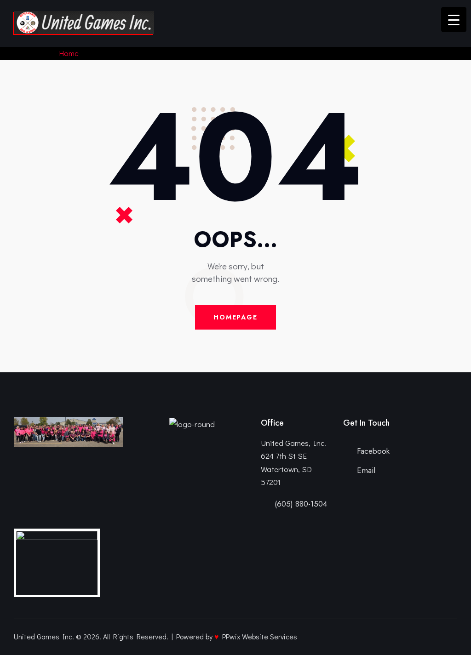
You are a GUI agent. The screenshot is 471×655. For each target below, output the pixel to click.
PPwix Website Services (259, 636)
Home (69, 53)
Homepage (235, 317)
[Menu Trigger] (453, 19)
